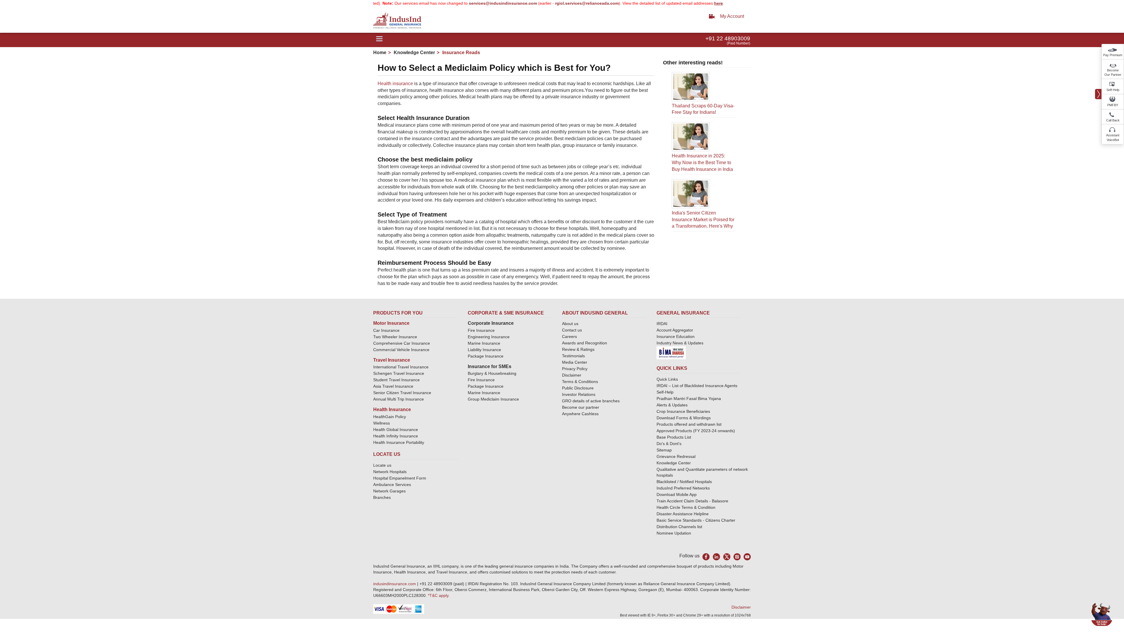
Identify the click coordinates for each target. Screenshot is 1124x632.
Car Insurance (386, 330)
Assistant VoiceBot (1112, 137)
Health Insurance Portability (398, 442)
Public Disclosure (578, 388)
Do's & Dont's (669, 443)
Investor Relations (578, 394)
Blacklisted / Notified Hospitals (684, 481)
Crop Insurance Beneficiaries (683, 411)
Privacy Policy (574, 368)
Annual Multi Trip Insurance (398, 399)
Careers (569, 336)
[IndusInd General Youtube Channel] (747, 556)
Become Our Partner (1112, 72)
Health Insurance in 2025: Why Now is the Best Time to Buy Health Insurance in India (702, 162)
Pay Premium (1112, 55)
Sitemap (664, 450)
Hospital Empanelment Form (399, 478)
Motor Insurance (391, 323)
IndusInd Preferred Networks (683, 488)
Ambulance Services (392, 484)
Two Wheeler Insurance (395, 336)
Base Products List (674, 437)
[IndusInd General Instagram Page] (737, 556)
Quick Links (667, 379)
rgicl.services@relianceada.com (564, 3)
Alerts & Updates (672, 405)
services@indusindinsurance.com (480, 3)
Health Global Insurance (396, 429)
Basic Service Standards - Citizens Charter (696, 520)
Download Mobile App (677, 494)
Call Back (1113, 120)
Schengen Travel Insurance (398, 373)
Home (379, 52)
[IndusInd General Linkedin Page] (716, 556)
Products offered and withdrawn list (689, 424)
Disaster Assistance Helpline (683, 513)
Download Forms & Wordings (684, 417)
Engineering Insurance (489, 336)
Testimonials (573, 355)
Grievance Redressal (676, 456)
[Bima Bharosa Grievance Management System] (671, 352)
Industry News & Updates (680, 343)
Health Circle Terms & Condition (686, 507)
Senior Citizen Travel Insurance (402, 392)
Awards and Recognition (584, 343)
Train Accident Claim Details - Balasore (692, 501)
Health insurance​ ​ (396, 83)
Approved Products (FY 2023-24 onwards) (696, 430)
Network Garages (389, 491)
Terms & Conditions (580, 381)
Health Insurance (392, 409)
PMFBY (1112, 105)
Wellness (381, 423)
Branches (382, 497)
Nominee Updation (674, 533)
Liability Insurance (484, 349)
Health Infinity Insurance (396, 436)
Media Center (574, 362)
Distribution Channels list (679, 526)
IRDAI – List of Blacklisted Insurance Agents (697, 385)
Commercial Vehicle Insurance (401, 349)
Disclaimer (571, 375)
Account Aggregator (675, 330)
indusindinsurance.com (395, 583)
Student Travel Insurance (396, 379)
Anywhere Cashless (580, 413)
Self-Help (1112, 90)
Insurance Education (676, 336)
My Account (732, 16)
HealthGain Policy (389, 416)
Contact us (572, 330)
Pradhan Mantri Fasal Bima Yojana (689, 398)
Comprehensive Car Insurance (401, 343)
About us (570, 323)
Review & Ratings (578, 349)
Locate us (382, 465)
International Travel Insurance (401, 367)
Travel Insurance (391, 360)
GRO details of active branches (591, 401)
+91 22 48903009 (727, 38)
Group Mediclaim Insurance (493, 399)
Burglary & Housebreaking (492, 373)
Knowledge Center (414, 52)
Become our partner (580, 407)
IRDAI (662, 323)
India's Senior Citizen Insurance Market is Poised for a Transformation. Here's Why (703, 219)
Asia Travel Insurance (393, 386)
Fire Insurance (481, 330)
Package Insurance (485, 356)
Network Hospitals (390, 471)
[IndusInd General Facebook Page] (706, 556)
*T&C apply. (439, 595)
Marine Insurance (484, 343)
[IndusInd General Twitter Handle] (726, 556)
